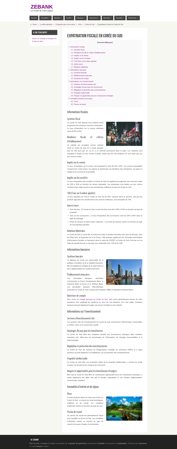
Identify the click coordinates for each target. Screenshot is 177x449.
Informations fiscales (77, 47)
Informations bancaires (77, 70)
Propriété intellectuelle (80, 93)
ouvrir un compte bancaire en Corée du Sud (90, 299)
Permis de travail (78, 104)
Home (35, 24)
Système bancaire (79, 73)
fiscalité (101, 443)
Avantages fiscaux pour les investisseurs (87, 87)
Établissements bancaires (81, 76)
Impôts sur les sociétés (80, 58)
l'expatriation (122, 443)
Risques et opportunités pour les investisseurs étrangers (92, 96)
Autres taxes (77, 64)
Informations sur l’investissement (81, 81)
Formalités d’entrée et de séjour (80, 99)
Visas (74, 101)
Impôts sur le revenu (79, 55)
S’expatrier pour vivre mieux (65, 24)
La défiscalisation (46, 24)
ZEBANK (42, 7)
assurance (143, 443)
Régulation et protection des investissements (88, 90)
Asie (80, 24)
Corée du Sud (89, 24)
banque (39, 446)
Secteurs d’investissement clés (83, 84)
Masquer (109, 42)
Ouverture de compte (80, 78)
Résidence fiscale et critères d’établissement (88, 53)
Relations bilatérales (79, 67)
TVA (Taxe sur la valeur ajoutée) (83, 61)
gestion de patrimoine (78, 443)
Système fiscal (78, 50)
